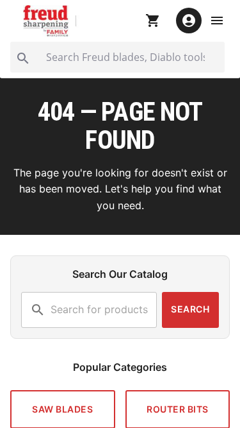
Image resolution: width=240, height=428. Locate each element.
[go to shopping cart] (153, 20)
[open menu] (217, 20)
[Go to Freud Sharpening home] (51, 21)
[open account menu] (189, 20)
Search (190, 309)
